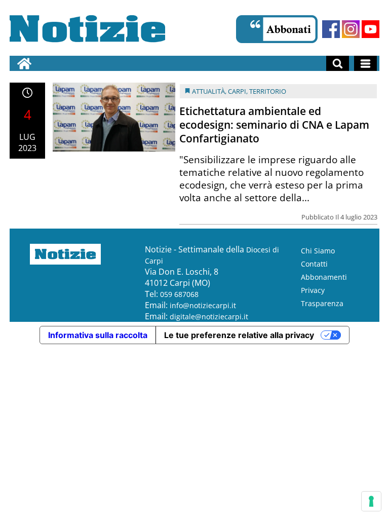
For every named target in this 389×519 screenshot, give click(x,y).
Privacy (313, 290)
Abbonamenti (324, 277)
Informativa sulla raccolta (97, 335)
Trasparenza (322, 303)
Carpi (237, 91)
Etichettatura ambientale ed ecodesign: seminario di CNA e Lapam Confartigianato (274, 124)
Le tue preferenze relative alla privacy (239, 335)
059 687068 (179, 294)
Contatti (314, 264)
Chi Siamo (318, 250)
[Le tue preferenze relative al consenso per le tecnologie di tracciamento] (371, 501)
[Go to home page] (24, 63)
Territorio (267, 91)
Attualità (208, 91)
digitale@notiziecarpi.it (209, 316)
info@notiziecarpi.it (203, 305)
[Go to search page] (337, 63)
